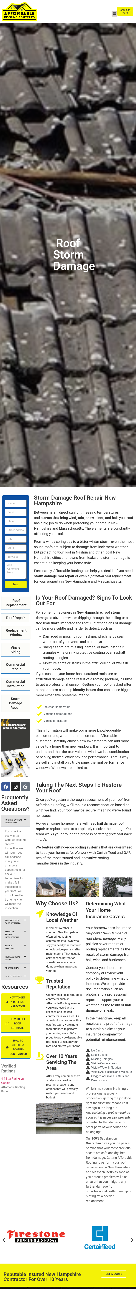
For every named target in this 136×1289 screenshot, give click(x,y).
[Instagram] (15, 786)
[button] (114, 14)
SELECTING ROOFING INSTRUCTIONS (12, 934)
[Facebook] (5, 786)
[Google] (25, 786)
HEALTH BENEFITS (13, 976)
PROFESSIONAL (12, 968)
